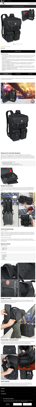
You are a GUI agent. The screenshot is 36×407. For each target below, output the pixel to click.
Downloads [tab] (30, 73)
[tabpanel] (18, 230)
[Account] (31, 3)
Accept (17, 404)
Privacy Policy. (24, 401)
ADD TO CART (18, 51)
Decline (27, 404)
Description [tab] (6, 73)
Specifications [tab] (18, 73)
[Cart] (32, 3)
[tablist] (18, 74)
